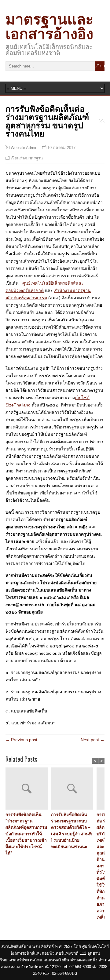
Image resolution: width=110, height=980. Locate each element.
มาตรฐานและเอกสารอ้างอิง (50, 25)
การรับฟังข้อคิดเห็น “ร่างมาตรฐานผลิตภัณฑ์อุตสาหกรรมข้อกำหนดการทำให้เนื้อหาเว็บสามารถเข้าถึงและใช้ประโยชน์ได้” (26, 833)
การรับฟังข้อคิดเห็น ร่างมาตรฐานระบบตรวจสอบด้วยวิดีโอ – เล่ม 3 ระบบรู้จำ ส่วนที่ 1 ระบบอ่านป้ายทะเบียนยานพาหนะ (71, 830)
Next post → (93, 739)
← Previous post (21, 739)
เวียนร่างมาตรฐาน (27, 158)
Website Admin (24, 148)
